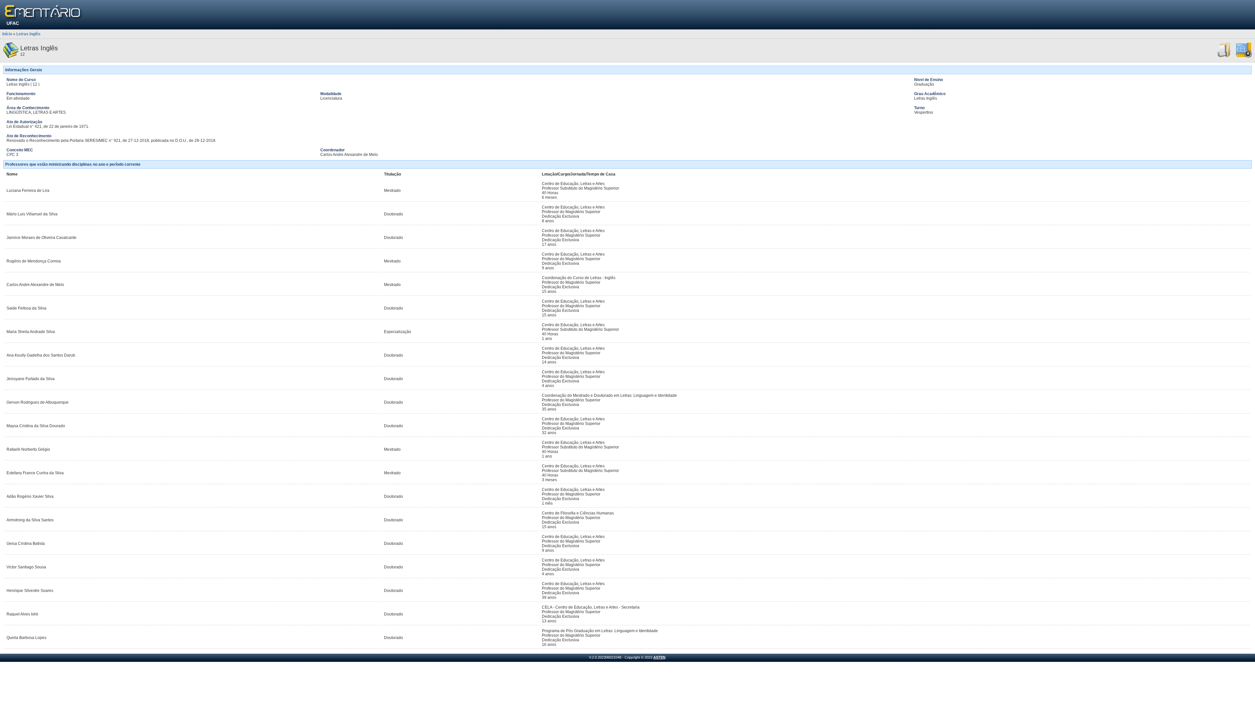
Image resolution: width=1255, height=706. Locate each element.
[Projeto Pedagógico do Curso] (1244, 56)
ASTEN (659, 657)
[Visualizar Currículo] (1224, 56)
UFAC (13, 23)
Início (7, 34)
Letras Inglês (28, 34)
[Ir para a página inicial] (43, 12)
